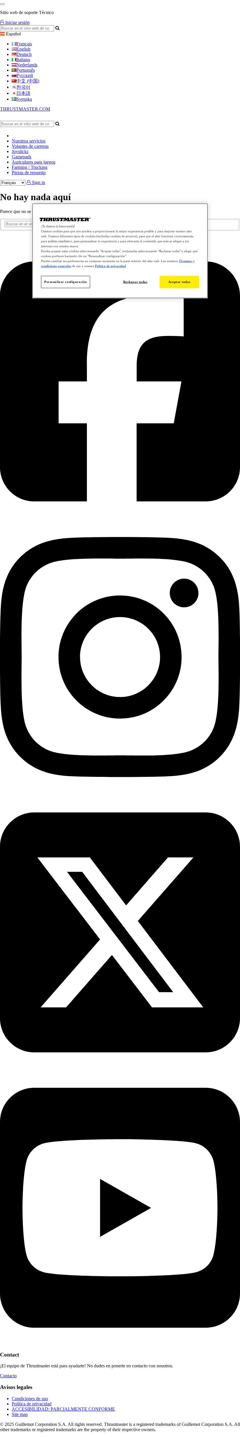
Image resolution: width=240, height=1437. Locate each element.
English (23, 49)
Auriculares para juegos (33, 161)
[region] (120, 250)
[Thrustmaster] (55, 118)
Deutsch (24, 54)
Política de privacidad (32, 1403)
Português (25, 70)
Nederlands (26, 64)
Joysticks (20, 151)
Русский (24, 75)
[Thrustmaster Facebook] (120, 517)
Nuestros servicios (28, 140)
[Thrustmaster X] (120, 1067)
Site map (20, 1414)
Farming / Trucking (29, 167)
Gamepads (21, 156)
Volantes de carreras (30, 146)
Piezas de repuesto (29, 172)
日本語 (23, 93)
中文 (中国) (27, 80)
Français (24, 43)
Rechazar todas (135, 282)
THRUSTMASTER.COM (25, 109)
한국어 (23, 87)
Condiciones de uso (30, 1398)
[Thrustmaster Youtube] (120, 1343)
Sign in (38, 182)
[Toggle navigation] (2, 4)
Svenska (24, 99)
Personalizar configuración (65, 282)
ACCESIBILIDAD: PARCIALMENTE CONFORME (63, 1409)
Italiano (23, 59)
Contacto (8, 1375)
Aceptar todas (179, 282)
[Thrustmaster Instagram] (120, 792)
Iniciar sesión (17, 22)
